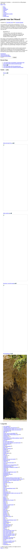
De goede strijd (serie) (7, 441)
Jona (4, 487)
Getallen (5, 470)
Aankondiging (6, 431)
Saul (4, 517)
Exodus (4, 456)
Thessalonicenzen (6, 525)
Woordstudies (6, 544)
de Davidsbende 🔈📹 (8, 353)
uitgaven (5, 10)
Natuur (4, 502)
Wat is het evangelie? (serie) (9, 534)
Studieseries (5, 9)
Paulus (4, 509)
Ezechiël (5, 457)
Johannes (5, 486)
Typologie (5, 529)
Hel (4, 476)
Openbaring (5, 505)
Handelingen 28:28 (7, 474)
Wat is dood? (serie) (7, 532)
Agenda (4, 12)
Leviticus (5, 495)
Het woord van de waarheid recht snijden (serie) (13, 479)
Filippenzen (5, 460)
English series (6, 16)
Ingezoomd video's (7, 482)
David (4, 440)
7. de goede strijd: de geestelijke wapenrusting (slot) (13, 62)
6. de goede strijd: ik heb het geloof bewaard (12, 63)
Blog (4, 6)
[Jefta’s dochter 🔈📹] (15, 247)
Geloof (4, 468)
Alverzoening (6, 436)
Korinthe (5, 494)
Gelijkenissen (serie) (7, 466)
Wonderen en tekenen (7, 542)
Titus (4, 528)
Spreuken (5, 521)
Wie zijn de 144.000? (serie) (9, 541)
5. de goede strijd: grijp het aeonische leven (12, 66)
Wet (4, 539)
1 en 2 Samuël (6, 426)
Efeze (4, 447)
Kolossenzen (5, 491)
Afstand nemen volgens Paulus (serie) (11, 434)
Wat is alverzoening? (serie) (8, 530)
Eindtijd (4, 449)
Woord (4, 543)
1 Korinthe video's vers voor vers (10, 427)
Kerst (4, 490)
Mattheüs (5, 498)
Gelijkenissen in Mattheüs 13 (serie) (10, 467)
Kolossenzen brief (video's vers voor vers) (11, 493)
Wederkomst (5, 536)
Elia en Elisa (5, 450)
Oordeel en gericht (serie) (8, 504)
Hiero (2, 547)
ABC (4, 11)
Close (4, 4)
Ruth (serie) (5, 515)
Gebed (4, 463)
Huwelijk (5, 481)
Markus (4, 497)
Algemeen (5, 435)
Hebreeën (5, 475)
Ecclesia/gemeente (7, 446)
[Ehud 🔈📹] (15, 107)
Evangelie (5, 455)
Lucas (4, 496)
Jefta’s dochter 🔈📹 (7, 213)
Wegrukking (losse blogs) (8, 537)
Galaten (4, 461)
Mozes (4, 501)
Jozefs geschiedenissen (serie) (9, 488)
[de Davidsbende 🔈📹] (15, 388)
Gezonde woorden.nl (5, 1)
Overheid (5, 508)
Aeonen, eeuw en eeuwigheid (9, 433)
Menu (2, 4)
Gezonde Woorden (19, 22)
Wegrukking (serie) (7, 538)
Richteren (5, 512)
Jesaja (4, 484)
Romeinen (5, 514)
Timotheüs (5, 526)
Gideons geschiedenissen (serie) (9, 471)
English (4, 15)
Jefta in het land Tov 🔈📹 (8, 143)
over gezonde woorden (8, 13)
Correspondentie (6, 439)
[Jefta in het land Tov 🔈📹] (15, 177)
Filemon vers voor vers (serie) (9, 459)
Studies (4, 8)
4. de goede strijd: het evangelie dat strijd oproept (13, 67)
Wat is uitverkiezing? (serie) (9, 535)
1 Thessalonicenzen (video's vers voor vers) (12, 428)
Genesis (4, 469)
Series (4, 518)
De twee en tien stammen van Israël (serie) (12, 442)
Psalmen (5, 511)
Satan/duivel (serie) (7, 516)
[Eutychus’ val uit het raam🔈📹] (15, 318)
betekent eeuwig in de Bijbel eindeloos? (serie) (12, 438)
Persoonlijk (5, 510)
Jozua (4, 489)
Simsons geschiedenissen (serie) (9, 519)
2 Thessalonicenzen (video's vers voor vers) (12, 429)
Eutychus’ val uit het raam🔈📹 (9, 283)
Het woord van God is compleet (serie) (11, 480)
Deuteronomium (6, 443)
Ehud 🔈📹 (5, 65)
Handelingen (3, 53)
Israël (4, 483)
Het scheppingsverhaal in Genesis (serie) (11, 477)
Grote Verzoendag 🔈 (5, 55)
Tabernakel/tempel (7, 524)
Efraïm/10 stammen (7, 448)
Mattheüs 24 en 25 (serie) (8, 500)
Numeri (4, 503)
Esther (4, 454)
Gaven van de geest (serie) (8, 462)
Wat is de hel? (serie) (7, 531)
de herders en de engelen (6, 56)
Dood (4, 445)
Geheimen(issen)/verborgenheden (10, 464)
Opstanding (5, 507)
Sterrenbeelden (6, 522)
